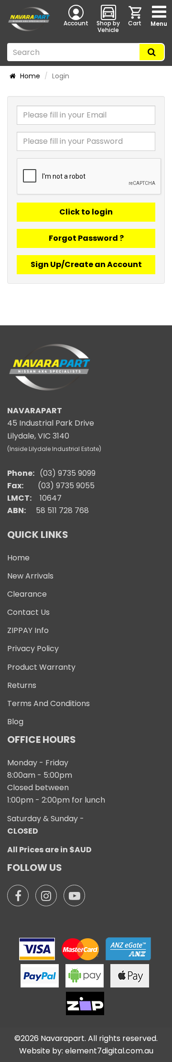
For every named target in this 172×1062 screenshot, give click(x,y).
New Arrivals (30, 575)
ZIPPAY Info (28, 630)
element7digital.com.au (109, 1050)
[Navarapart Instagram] (46, 895)
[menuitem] (135, 18)
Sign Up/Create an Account (86, 264)
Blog (15, 721)
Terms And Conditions (48, 703)
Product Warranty (41, 667)
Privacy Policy (33, 648)
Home (29, 76)
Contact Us (28, 612)
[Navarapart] (28, 19)
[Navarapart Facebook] (18, 895)
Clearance (27, 594)
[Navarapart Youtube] (74, 895)
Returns (21, 685)
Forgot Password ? (86, 238)
